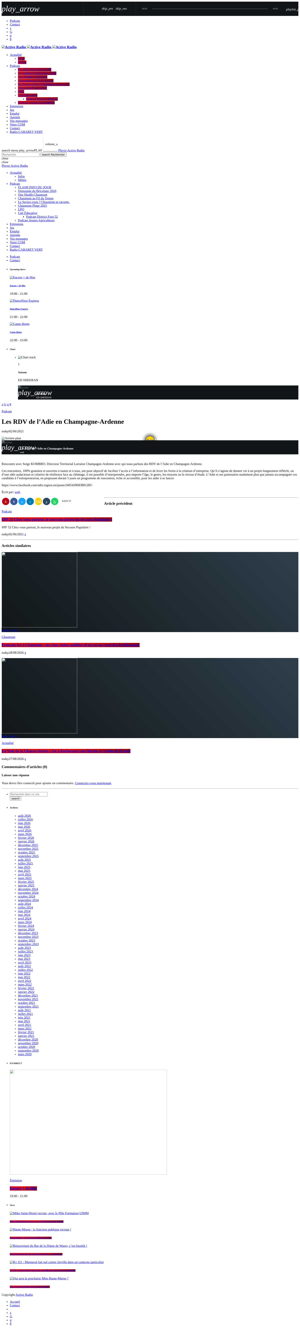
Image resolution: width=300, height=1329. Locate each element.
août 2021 (24, 1010)
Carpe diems (16, 332)
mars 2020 (25, 1054)
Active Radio (24, 1295)
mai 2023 (24, 959)
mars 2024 (25, 922)
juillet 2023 (25, 951)
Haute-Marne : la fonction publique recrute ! (31, 1238)
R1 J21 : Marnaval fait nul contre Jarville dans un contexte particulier (43, 1270)
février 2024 (26, 926)
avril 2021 (24, 1025)
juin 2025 (24, 867)
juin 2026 (24, 823)
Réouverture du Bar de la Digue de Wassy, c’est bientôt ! (36, 1254)
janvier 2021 (26, 1036)
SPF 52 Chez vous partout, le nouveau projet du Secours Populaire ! (57, 519)
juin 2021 (24, 1017)
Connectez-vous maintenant (93, 783)
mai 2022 (24, 977)
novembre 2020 (28, 1043)
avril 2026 (24, 830)
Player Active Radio (71, 150)
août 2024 (24, 904)
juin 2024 (24, 911)
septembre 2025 (28, 856)
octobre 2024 (26, 896)
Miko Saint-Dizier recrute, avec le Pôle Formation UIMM (36, 1221)
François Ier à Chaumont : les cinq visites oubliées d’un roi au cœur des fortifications (71, 645)
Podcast (7, 411)
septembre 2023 (28, 944)
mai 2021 (24, 1021)
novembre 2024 (28, 893)
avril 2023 (24, 962)
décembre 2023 (28, 933)
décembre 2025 (28, 845)
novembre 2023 (28, 937)
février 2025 (26, 882)
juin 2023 (24, 955)
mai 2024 (24, 915)
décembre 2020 (28, 1039)
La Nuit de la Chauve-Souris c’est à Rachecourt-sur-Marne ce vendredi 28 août (66, 751)
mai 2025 (24, 871)
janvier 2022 (26, 992)
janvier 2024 (26, 929)
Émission (16, 1180)
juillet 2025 (25, 863)
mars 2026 (25, 834)
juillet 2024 (25, 907)
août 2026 (24, 816)
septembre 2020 (28, 1050)
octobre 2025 (26, 852)
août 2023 (24, 948)
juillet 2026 (25, 819)
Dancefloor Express (19, 309)
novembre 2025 (28, 849)
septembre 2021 (28, 1006)
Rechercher (53, 154)
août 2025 (24, 860)
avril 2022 (24, 981)
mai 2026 (24, 827)
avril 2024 (24, 918)
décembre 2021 (28, 995)
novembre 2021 (28, 999)
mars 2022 (25, 984)
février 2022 (26, 988)
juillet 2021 (25, 1014)
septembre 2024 (28, 900)
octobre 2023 (26, 940)
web (17, 492)
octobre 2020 (26, 1047)
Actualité (8, 743)
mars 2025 (25, 878)
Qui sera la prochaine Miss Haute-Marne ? (30, 1287)
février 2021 (26, 1032)
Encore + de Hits (17, 286)
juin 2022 (24, 973)
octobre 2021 (26, 1003)
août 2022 (24, 966)
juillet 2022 (25, 970)
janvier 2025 (26, 885)
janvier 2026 (26, 841)
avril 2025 (24, 874)
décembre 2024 (28, 889)
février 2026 (26, 838)
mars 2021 (25, 1028)
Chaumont (8, 637)
